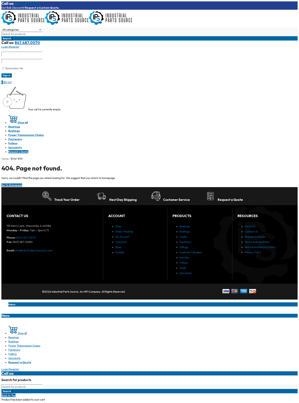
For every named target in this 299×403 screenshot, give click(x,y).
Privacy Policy (252, 252)
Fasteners (185, 242)
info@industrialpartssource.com (34, 250)
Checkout (121, 242)
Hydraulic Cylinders (190, 252)
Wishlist (119, 252)
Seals (182, 268)
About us (249, 226)
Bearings (184, 226)
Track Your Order (67, 200)
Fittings (183, 247)
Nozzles (184, 257)
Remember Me (14, 68)
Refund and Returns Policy (260, 247)
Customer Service (176, 200)
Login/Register (10, 47)
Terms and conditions (257, 242)
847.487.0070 (27, 3)
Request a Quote (230, 200)
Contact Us (251, 231)
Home (5, 158)
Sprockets (185, 273)
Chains (183, 236)
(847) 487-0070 (26, 237)
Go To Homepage (11, 185)
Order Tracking (124, 231)
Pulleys (183, 262)
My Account (122, 236)
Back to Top (8, 395)
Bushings (184, 231)
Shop (118, 226)
